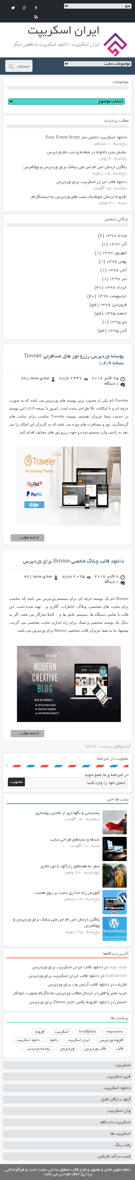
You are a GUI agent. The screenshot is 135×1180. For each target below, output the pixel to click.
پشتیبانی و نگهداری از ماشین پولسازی (67, 813)
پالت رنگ (122, 1145)
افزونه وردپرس (111, 1040)
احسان (121, 1002)
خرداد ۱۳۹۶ (116, 287)
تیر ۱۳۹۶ (118, 279)
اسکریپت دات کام (115, 1122)
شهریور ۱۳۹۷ (114, 253)
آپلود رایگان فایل (115, 1099)
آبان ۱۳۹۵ (117, 331)
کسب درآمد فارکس (114, 1156)
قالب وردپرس (95, 1049)
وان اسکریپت (118, 1111)
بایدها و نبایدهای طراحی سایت (75, 840)
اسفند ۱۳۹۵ (116, 313)
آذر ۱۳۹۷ (118, 244)
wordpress (87, 1032)
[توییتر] (13, 7)
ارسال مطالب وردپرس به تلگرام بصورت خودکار (53, 993)
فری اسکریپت (118, 1076)
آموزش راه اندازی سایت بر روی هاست (67, 893)
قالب (119, 1049)
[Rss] (36, 16)
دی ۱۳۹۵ (118, 322)
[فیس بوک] (36, 7)
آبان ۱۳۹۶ (117, 270)
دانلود (54, 1040)
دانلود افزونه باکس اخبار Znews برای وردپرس (69, 1002)
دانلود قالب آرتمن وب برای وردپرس (78, 984)
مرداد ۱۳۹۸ (116, 236)
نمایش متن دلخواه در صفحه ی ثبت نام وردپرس (87, 152)
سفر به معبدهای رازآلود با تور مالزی (70, 866)
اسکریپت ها (120, 1134)
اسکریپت (62, 1032)
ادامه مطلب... (27, 538)
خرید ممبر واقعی (113, 993)
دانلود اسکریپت (28, 1040)
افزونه (40, 1032)
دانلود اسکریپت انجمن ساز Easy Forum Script (86, 137)
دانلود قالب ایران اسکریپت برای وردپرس (91, 182)
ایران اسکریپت (79, 1040)
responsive (114, 1032)
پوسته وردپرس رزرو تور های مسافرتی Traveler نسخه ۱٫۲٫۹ (74, 360)
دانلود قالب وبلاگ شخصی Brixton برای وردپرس (73, 561)
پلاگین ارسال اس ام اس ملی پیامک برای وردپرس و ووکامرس (75, 167)
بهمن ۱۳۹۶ (116, 261)
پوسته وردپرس (38, 1049)
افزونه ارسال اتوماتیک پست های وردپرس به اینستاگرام (79, 197)
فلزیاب (121, 984)
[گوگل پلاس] (24, 7)
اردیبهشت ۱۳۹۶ (112, 296)
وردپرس (67, 1048)
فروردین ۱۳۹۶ (113, 305)
